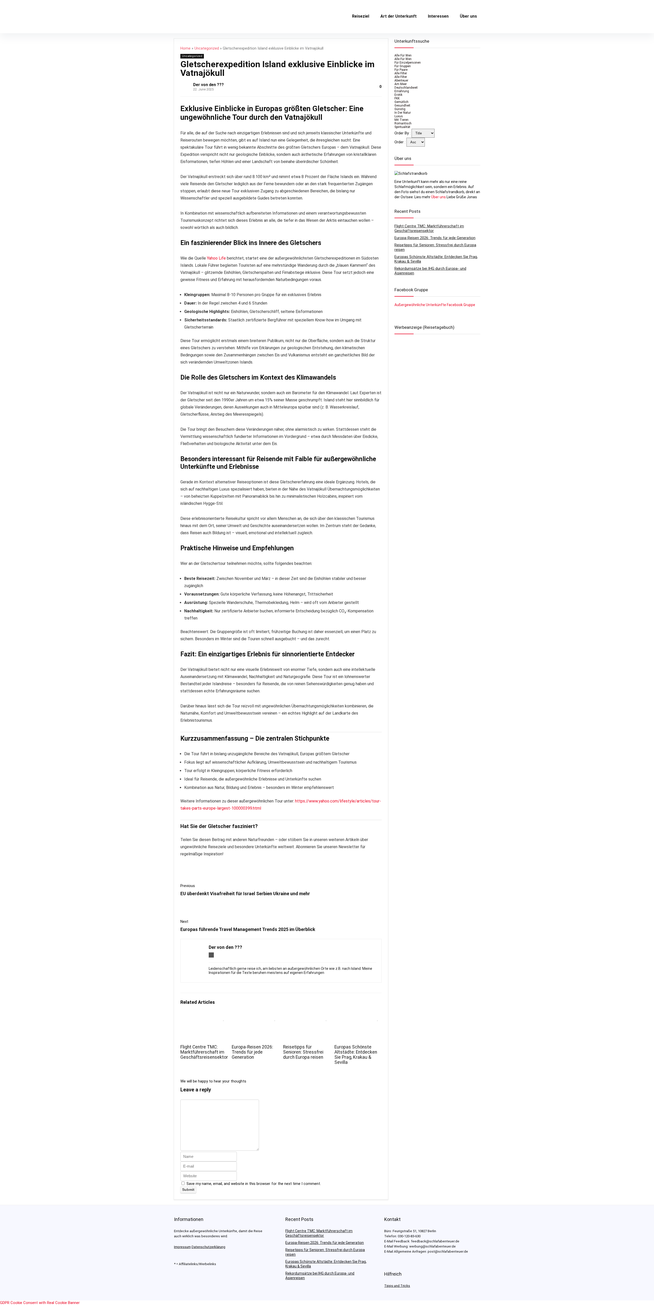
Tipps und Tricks (397, 1286)
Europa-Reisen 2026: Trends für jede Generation (252, 1052)
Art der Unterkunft (398, 16)
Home (185, 48)
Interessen (438, 16)
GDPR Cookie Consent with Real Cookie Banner (40, 1302)
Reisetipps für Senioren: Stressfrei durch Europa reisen (303, 1052)
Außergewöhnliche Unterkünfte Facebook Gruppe (434, 305)
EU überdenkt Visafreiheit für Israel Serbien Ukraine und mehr (245, 893)
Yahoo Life (216, 258)
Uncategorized (206, 48)
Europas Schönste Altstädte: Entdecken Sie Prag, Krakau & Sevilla (355, 1054)
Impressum (182, 1247)
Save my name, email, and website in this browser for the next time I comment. (253, 1183)
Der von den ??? (208, 84)
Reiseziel (360, 16)
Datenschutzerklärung (208, 1247)
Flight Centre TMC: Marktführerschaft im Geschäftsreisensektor (204, 1052)
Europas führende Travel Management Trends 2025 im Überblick (247, 929)
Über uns (468, 16)
